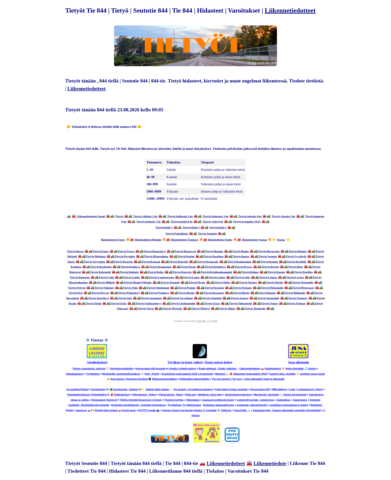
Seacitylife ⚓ (242, 410)
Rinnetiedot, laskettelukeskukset (121, 374)
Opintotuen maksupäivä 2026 (250, 374)
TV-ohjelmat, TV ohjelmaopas (184, 405)
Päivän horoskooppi (294, 394)
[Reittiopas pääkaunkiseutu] (232, 441)
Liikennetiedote (270, 463)
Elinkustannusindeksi (164, 379)
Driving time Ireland (106, 410)
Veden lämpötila (294, 368)
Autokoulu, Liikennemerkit (252, 405)
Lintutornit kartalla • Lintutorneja (255, 400)
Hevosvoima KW (260, 389)
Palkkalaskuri (122, 394)
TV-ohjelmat (93, 374)
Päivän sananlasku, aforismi (89, 368)
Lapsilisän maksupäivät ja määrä (289, 405)
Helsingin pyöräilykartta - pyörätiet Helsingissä (138, 405)
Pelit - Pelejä (152, 374)
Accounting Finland (77, 389)
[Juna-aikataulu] (298, 357)
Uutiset (312, 368)
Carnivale (211, 410)
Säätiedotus (283, 400)
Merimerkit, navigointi (266, 394)
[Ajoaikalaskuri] (97, 357)
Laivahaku (300, 410)
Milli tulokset (279, 389)
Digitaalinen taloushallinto (194, 379)
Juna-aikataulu (298, 362)
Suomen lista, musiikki (282, 374)
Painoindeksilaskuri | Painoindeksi (87, 394)
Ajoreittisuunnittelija (121, 368)
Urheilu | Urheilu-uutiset (182, 368)
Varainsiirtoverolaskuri (238, 394)
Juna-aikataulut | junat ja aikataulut (264, 379)
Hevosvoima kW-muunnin (150, 368)
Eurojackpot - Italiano (125, 389)
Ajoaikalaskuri (97, 362)
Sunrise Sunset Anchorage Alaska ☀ (183, 410)
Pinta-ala (190, 394)
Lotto (292, 389)
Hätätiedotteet (273, 368)
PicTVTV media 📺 (148, 410)
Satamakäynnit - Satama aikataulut (273, 410)
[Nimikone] (207, 441)
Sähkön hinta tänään (157, 389)
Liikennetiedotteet (290, 10)
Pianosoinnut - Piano (171, 394)
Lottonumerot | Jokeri (310, 389)
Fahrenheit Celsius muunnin (231, 389)
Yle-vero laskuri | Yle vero (227, 379)
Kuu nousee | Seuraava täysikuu (129, 379)
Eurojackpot (98, 389)
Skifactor (226, 410)
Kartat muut (129, 410)
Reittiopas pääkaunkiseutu (218, 405)
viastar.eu (81, 410)
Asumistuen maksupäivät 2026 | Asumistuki (187, 374)
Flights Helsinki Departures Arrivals (141, 400)
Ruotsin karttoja (174, 400)
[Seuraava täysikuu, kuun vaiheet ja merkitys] (200, 357)
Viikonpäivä (193, 400)
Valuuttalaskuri (74, 374)
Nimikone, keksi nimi (210, 394)
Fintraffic (201, 321)
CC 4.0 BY (212, 321)
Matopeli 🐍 (222, 374)
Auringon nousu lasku (312, 374)
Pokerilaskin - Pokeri (144, 394)
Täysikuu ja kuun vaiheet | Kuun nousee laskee (199, 362)
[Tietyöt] (170, 441)
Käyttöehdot (313, 410)
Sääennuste (300, 400)
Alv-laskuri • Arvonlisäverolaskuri (193, 389)
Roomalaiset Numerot (104, 400)
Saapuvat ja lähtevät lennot (218, 400)
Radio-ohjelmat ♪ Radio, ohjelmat (217, 368)
